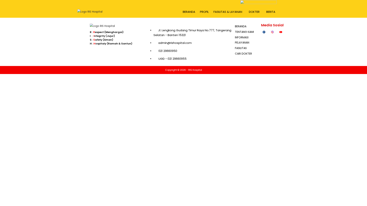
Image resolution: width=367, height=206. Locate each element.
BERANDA (189, 12)
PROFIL (204, 12)
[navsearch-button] (286, 11)
